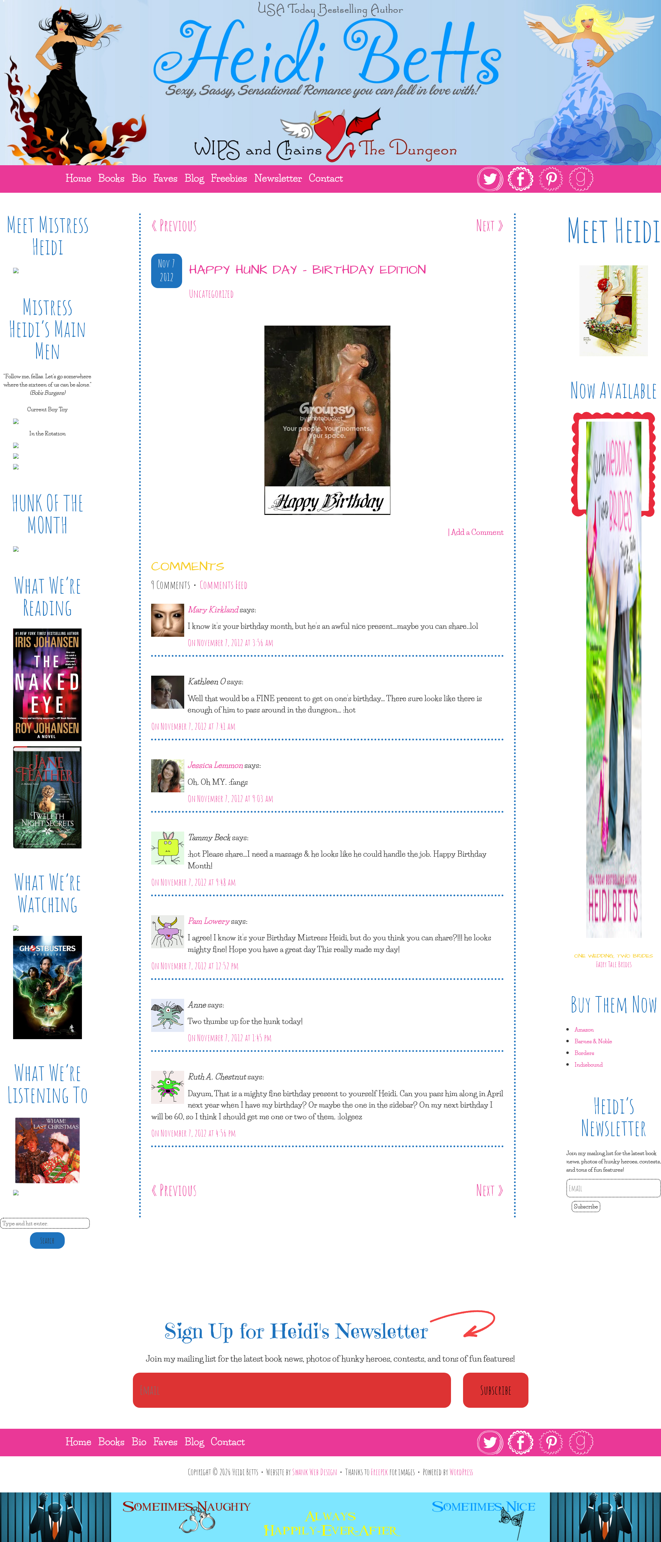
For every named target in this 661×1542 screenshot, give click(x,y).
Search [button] (47, 1240)
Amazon (584, 1029)
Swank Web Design (314, 1471)
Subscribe (586, 1206)
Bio (139, 1441)
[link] (535, 179)
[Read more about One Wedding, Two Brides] (614, 944)
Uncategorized (211, 293)
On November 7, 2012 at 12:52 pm (195, 966)
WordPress (461, 1471)
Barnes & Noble (593, 1041)
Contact (228, 1441)
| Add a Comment (476, 531)
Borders (584, 1052)
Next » (490, 225)
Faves (165, 1441)
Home (78, 1441)
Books (111, 1441)
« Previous (174, 225)
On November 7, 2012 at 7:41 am (193, 726)
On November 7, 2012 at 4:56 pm (193, 1133)
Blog (194, 1441)
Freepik (379, 1471)
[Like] (152, 313)
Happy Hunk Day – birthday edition (307, 270)
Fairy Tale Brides (614, 964)
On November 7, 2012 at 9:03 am (230, 798)
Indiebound (589, 1064)
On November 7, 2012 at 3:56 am (230, 642)
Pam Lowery (208, 920)
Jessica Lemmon (215, 764)
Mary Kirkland (213, 609)
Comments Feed (224, 585)
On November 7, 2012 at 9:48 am (193, 882)
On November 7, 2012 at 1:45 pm (230, 1038)
